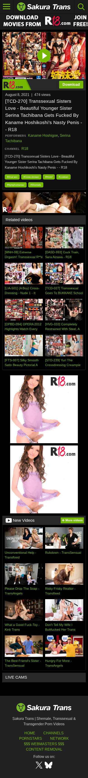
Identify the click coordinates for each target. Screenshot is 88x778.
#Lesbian (63, 177)
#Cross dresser (31, 177)
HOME (29, 733)
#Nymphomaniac (15, 185)
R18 (24, 149)
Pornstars (30, 738)
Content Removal (44, 749)
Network (59, 738)
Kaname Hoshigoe (43, 135)
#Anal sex (12, 177)
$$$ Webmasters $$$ (44, 744)
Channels (53, 733)
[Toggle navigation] (6, 7)
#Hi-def (49, 177)
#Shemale (35, 185)
